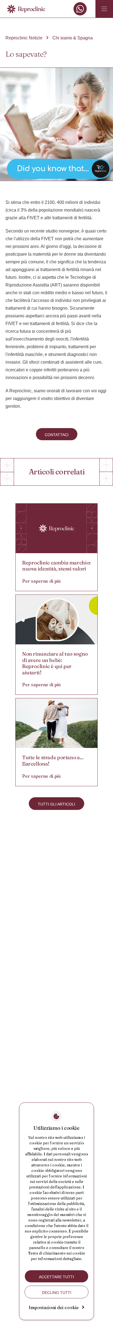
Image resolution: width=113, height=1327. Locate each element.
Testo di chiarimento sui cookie (56, 1253)
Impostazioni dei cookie (54, 1307)
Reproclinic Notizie (24, 38)
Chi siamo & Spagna (72, 38)
